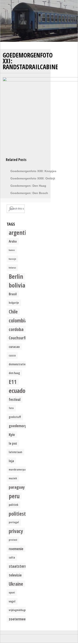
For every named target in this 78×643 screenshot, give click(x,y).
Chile (13, 311)
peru (14, 496)
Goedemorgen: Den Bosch (29, 193)
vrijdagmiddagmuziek (21, 610)
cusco (12, 355)
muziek (13, 478)
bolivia (17, 285)
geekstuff (15, 417)
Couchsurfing (19, 338)
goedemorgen (20, 425)
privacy (16, 531)
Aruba (13, 241)
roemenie (16, 548)
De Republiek (39, 21)
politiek (13, 505)
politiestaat (21, 513)
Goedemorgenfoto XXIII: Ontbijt (32, 178)
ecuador (18, 390)
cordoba (16, 329)
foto (11, 408)
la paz (13, 443)
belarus (12, 267)
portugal (14, 522)
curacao (14, 346)
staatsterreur (20, 566)
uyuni (12, 592)
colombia (18, 320)
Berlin (16, 276)
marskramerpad (18, 469)
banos (12, 250)
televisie (15, 575)
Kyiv (12, 434)
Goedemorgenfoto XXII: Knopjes (33, 171)
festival (14, 399)
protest (13, 540)
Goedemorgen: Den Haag (28, 185)
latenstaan (15, 452)
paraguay (17, 487)
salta (12, 557)
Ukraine (16, 583)
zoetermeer (18, 618)
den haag (14, 373)
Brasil (13, 293)
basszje (12, 258)
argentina (20, 232)
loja (11, 461)
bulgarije (14, 302)
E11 (13, 381)
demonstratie (17, 364)
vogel (12, 601)
